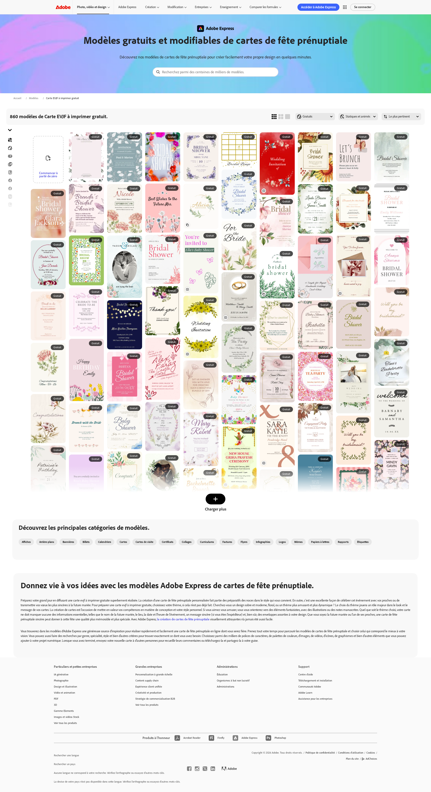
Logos (10, 229)
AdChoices (371, 758)
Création (150, 7)
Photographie (61, 680)
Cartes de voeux (10, 204)
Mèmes (298, 542)
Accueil (17, 98)
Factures (227, 542)
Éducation (222, 674)
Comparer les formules (264, 7)
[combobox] (215, 72)
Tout (10, 148)
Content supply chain (146, 680)
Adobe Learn (305, 692)
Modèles (33, 98)
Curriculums (207, 542)
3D (55, 704)
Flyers (10, 196)
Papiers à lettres (320, 542)
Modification (175, 7)
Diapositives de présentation (10, 245)
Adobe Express (127, 7)
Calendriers (104, 542)
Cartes (10, 172)
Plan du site (352, 758)
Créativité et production (148, 692)
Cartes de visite (144, 542)
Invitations (10, 221)
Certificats (167, 542)
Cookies (370, 752)
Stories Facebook (10, 188)
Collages (186, 542)
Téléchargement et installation (315, 680)
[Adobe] (63, 7)
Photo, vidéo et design (91, 7)
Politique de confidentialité (320, 752)
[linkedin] (213, 768)
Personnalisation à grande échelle (153, 674)
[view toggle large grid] (287, 116)
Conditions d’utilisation (350, 752)
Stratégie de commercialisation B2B (155, 698)
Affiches (10, 237)
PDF (56, 698)
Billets (86, 542)
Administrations (225, 686)
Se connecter (362, 7)
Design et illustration (65, 686)
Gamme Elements (64, 710)
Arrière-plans (46, 542)
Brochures (10, 164)
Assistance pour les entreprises (315, 698)
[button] (344, 7)
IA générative (61, 674)
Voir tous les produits (65, 723)
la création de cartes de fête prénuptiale (183, 619)
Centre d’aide (305, 674)
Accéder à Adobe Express (318, 7)
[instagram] (197, 768)
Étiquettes (363, 542)
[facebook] (189, 768)
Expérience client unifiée (148, 686)
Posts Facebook (10, 180)
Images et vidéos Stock (66, 717)
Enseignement (229, 7)
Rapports (343, 542)
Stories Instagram (10, 212)
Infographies (263, 542)
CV (10, 253)
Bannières (10, 156)
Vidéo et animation (64, 692)
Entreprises (201, 7)
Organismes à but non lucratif (233, 680)
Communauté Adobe (309, 686)
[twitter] (205, 768)
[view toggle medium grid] (280, 116)
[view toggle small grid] (274, 116)
